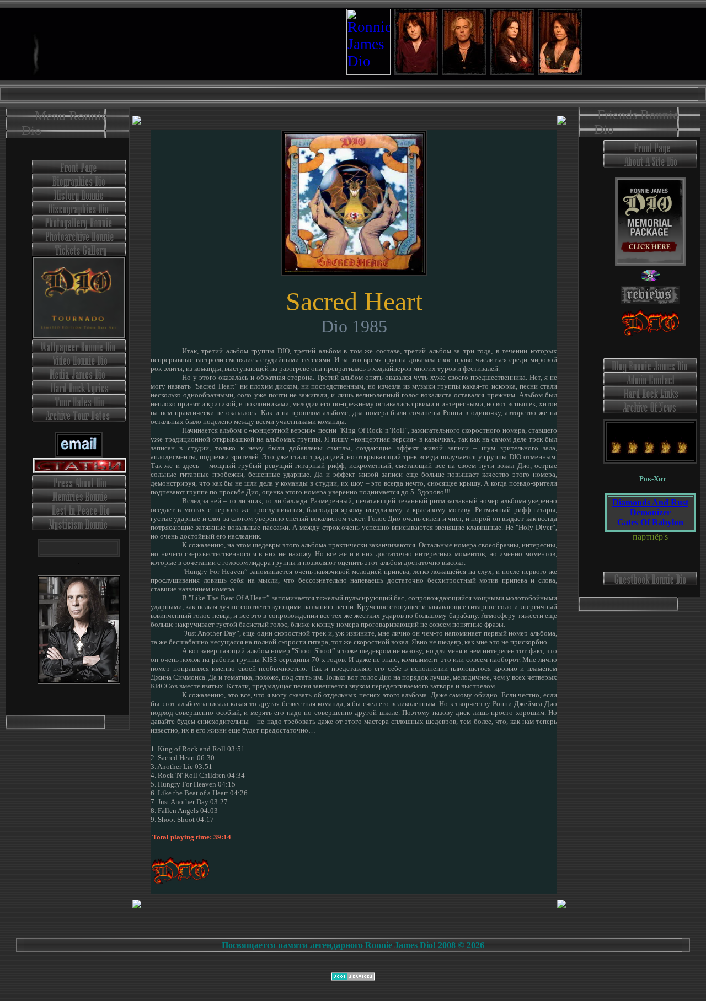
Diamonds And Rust (650, 502)
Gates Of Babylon (650, 522)
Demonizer (650, 512)
